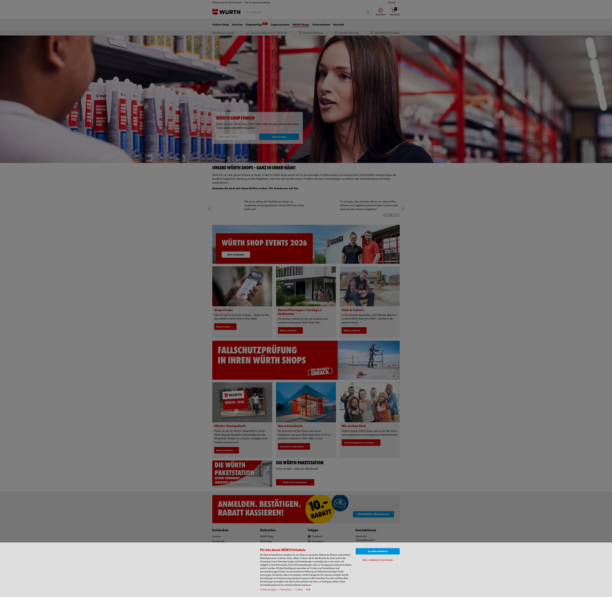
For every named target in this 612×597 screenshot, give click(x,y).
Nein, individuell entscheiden (377, 560)
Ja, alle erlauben (377, 551)
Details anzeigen (268, 589)
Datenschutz (286, 589)
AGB (308, 589)
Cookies (299, 589)
